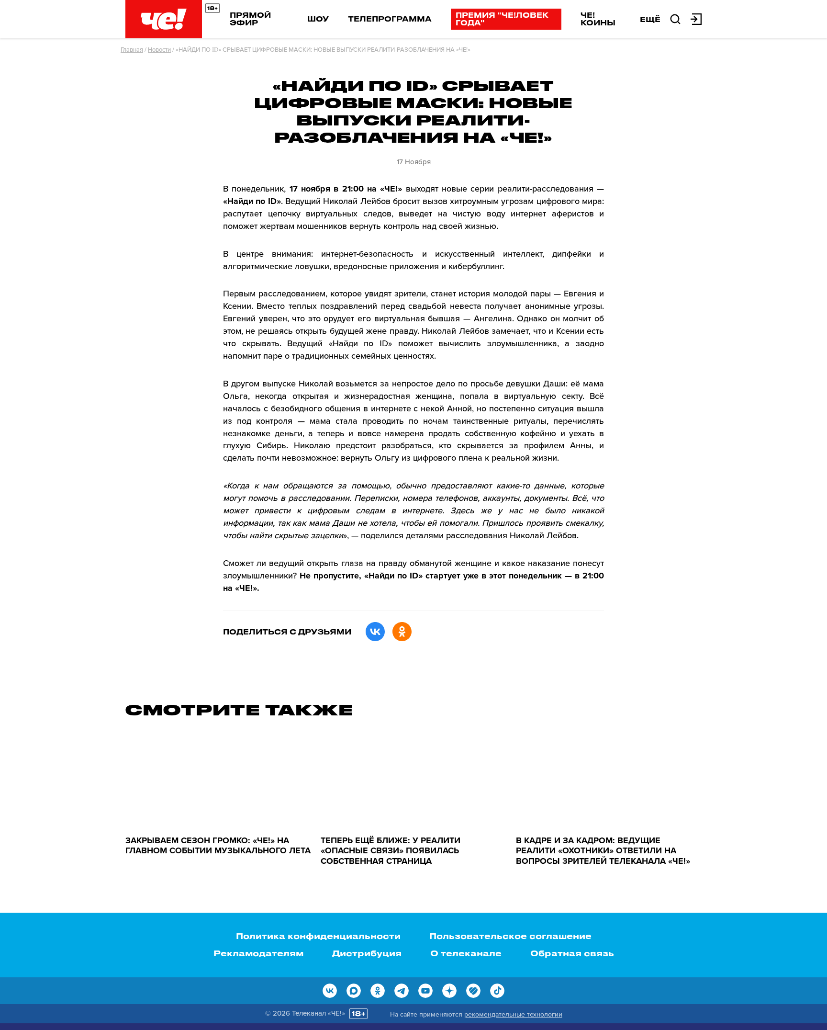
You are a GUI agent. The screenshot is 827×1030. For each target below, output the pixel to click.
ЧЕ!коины (598, 19)
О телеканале (466, 953)
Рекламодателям (258, 953)
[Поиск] (675, 18)
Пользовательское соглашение (510, 935)
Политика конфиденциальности (318, 935)
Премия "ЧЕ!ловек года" (502, 19)
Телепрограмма (390, 18)
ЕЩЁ (650, 19)
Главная (132, 50)
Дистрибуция (367, 953)
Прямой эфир (250, 19)
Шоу (318, 18)
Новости (159, 50)
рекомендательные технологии (513, 1014)
